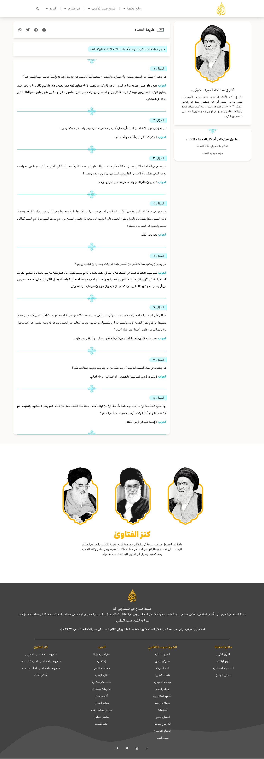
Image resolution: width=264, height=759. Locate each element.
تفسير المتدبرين (162, 696)
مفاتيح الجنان (223, 675)
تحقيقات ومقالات (102, 689)
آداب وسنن (101, 696)
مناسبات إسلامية (101, 682)
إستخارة (101, 661)
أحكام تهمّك (40, 675)
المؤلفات (163, 710)
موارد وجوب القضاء (212, 153)
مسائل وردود (162, 703)
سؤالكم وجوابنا (101, 654)
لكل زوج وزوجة (162, 724)
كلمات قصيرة (162, 675)
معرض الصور (162, 661)
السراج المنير (162, 717)
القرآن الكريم (223, 654)
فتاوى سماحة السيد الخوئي (41, 654)
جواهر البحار (162, 689)
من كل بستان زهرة (101, 710)
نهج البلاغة (223, 661)
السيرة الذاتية (162, 654)
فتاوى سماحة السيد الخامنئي (41, 668)
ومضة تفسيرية (162, 682)
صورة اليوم (163, 738)
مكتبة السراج (101, 703)
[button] (37, 8)
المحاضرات (162, 668)
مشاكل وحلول (102, 717)
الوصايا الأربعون (162, 731)
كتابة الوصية (101, 675)
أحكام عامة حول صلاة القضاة (212, 146)
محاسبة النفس (102, 668)
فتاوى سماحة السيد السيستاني (41, 661)
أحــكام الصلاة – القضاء (201, 139)
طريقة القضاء (144, 29)
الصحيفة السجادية (223, 668)
